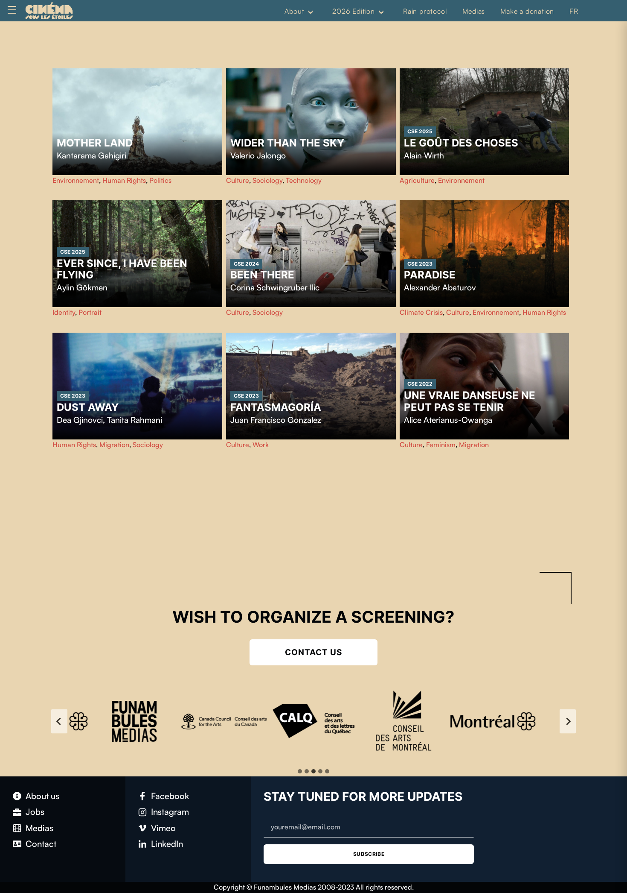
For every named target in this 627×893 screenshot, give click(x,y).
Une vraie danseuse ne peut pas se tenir (469, 401)
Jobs (35, 811)
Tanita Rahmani (134, 420)
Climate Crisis (421, 312)
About (294, 11)
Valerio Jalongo (258, 155)
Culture (237, 180)
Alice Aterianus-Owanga (448, 420)
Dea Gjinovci (80, 420)
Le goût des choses (461, 143)
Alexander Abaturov (440, 287)
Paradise (430, 275)
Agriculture (417, 180)
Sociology (267, 180)
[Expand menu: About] (311, 12)
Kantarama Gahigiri (91, 155)
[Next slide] (568, 721)
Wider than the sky (287, 143)
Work (261, 444)
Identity (63, 312)
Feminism (441, 444)
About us (42, 796)
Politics (160, 180)
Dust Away (88, 407)
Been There (262, 275)
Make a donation (527, 11)
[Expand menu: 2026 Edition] (381, 12)
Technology (304, 180)
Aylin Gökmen (82, 287)
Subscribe (368, 854)
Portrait (90, 312)
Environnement (75, 180)
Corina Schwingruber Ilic (274, 287)
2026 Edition (353, 11)
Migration (114, 444)
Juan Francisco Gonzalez (275, 420)
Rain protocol (425, 11)
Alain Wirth (424, 155)
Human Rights (124, 180)
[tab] (300, 771)
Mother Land (95, 143)
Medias (473, 11)
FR (573, 11)
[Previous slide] (59, 721)
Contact (41, 843)
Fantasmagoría (275, 407)
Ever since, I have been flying (122, 269)
